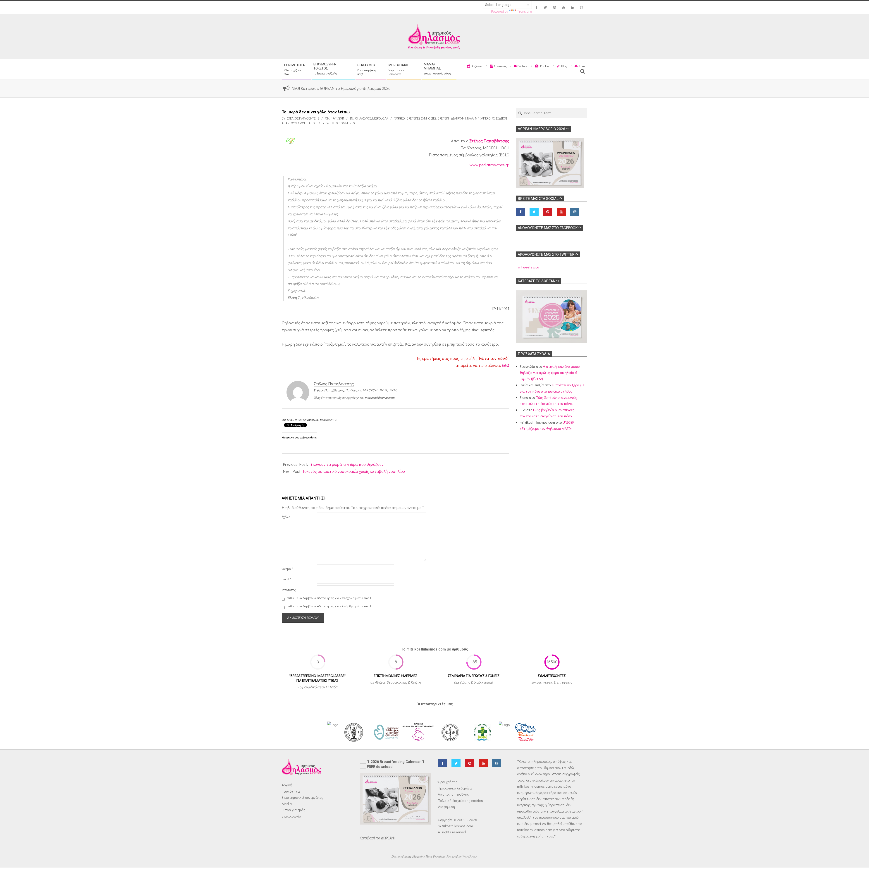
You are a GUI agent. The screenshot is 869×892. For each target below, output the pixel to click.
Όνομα (287, 569)
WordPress (469, 856)
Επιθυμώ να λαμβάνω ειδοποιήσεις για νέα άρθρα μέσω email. (329, 606)
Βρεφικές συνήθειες (421, 118)
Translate (524, 11)
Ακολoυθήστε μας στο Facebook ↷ (549, 228)
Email (286, 579)
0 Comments (345, 123)
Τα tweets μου (527, 267)
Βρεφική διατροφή (452, 118)
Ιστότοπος (289, 590)
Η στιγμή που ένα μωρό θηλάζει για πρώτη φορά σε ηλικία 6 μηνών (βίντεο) (550, 372)
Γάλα (470, 118)
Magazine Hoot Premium (428, 856)
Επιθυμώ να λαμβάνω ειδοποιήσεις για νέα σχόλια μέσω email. (329, 598)
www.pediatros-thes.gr (489, 164)
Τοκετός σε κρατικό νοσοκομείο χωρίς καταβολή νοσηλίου (353, 471)
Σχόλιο (286, 516)
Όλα (385, 118)
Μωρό (376, 118)
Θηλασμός (363, 118)
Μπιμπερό (483, 118)
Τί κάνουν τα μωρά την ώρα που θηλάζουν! (346, 464)
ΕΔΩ (505, 365)
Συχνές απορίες (309, 123)
